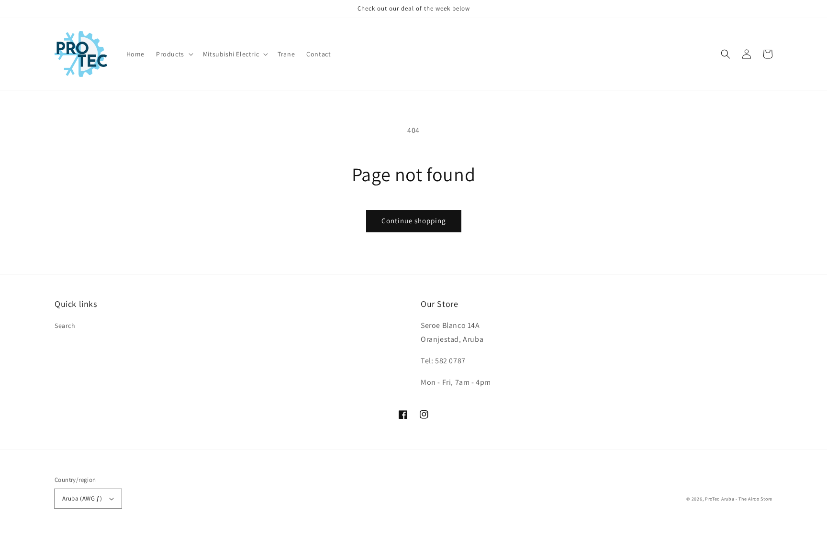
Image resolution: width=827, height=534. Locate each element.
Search (65, 325)
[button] (173, 54)
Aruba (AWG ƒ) (82, 498)
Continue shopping (413, 220)
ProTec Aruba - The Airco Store (738, 499)
